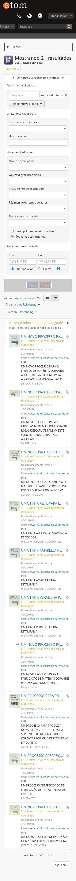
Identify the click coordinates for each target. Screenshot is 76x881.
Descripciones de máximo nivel (34, 231)
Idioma (29, 16)
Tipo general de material (24, 216)
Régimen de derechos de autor (28, 202)
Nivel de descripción (21, 161)
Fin (40, 255)
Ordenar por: (13, 304)
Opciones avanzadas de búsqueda (38, 78)
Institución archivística (23, 122)
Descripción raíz (18, 136)
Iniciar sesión (59, 16)
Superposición (24, 269)
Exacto (47, 269)
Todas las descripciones (30, 236)
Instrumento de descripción (26, 189)
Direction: (11, 312)
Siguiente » (62, 865)
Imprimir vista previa (21, 298)
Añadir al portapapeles (67, 336)
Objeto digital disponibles (25, 175)
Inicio (12, 255)
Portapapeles (19, 16)
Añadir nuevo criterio (25, 104)
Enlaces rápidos (40, 16)
